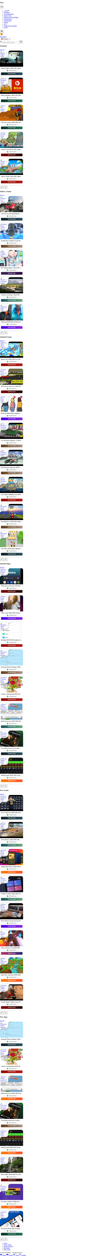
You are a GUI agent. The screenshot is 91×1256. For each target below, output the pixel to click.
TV (5, 24)
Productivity (8, 21)
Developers (7, 1248)
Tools (6, 22)
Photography (8, 19)
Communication (9, 14)
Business (7, 12)
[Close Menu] (2, 6)
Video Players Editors (10, 26)
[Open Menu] (2, 31)
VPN (6, 27)
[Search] (21, 41)
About (5, 1243)
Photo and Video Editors (11, 17)
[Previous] (2, 187)
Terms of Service (8, 1246)
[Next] (5, 187)
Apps (6, 10)
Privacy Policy (8, 1245)
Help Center (7, 1249)
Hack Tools (7, 15)
